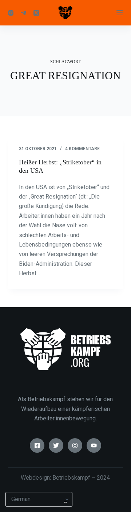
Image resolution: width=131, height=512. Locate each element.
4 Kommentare (82, 148)
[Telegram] (23, 13)
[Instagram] (10, 13)
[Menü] (119, 12)
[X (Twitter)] (36, 13)
